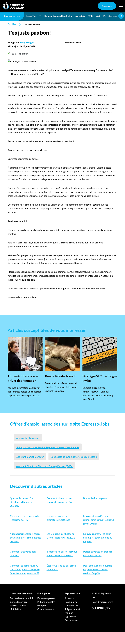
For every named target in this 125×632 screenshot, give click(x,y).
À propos (69, 598)
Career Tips (31, 16)
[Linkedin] (99, 608)
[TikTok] (105, 608)
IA (104, 16)
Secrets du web (116, 16)
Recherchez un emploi (21, 598)
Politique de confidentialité (72, 603)
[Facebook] (96, 608)
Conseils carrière (18, 601)
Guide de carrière (12, 16)
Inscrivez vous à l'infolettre (18, 607)
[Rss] (108, 608)
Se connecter (107, 6)
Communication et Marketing (58, 16)
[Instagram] (102, 608)
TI (40, 16)
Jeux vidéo (80, 16)
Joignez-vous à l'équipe (72, 611)
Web (98, 16)
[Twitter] (93, 608)
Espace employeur (46, 598)
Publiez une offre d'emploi (46, 603)
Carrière (12, 24)
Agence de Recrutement (72, 618)
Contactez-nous (45, 609)
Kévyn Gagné (27, 42)
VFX (90, 16)
